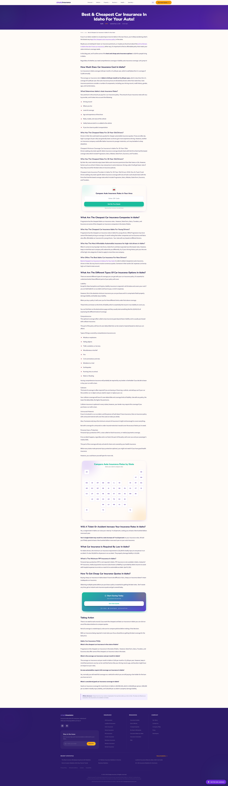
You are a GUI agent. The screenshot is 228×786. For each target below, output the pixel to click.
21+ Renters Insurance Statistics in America (109, 760)
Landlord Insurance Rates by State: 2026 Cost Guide (149, 760)
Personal (90, 2)
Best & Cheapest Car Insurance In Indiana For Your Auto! (98, 261)
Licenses (82, 768)
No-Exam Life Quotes (135, 730)
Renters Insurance (109, 743)
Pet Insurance (108, 733)
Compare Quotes (134, 727)
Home (82, 32)
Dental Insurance (109, 747)
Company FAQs (157, 727)
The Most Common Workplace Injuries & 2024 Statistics (76, 760)
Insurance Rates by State (136, 733)
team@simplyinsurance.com (129, 781)
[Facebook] (67, 726)
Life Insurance (108, 720)
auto (86, 32)
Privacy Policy (64, 768)
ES (153, 2)
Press (154, 730)
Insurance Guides (134, 720)
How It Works (133, 723)
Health (122, 2)
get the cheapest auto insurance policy (104, 39)
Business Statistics (103, 763)
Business (114, 2)
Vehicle (98, 2)
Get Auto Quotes (163, 2)
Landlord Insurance (110, 723)
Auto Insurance (109, 727)
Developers (156, 733)
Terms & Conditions (73, 768)
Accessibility (88, 768)
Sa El (101, 24)
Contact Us (155, 723)
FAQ (131, 740)
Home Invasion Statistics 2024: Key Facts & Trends (75, 763)
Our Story (155, 720)
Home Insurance (109, 730)
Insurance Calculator (135, 737)
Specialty (130, 2)
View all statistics (161, 756)
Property (106, 2)
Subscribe (91, 743)
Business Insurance (110, 740)
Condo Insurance (109, 737)
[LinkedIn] (62, 726)
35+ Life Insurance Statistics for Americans (146, 763)
